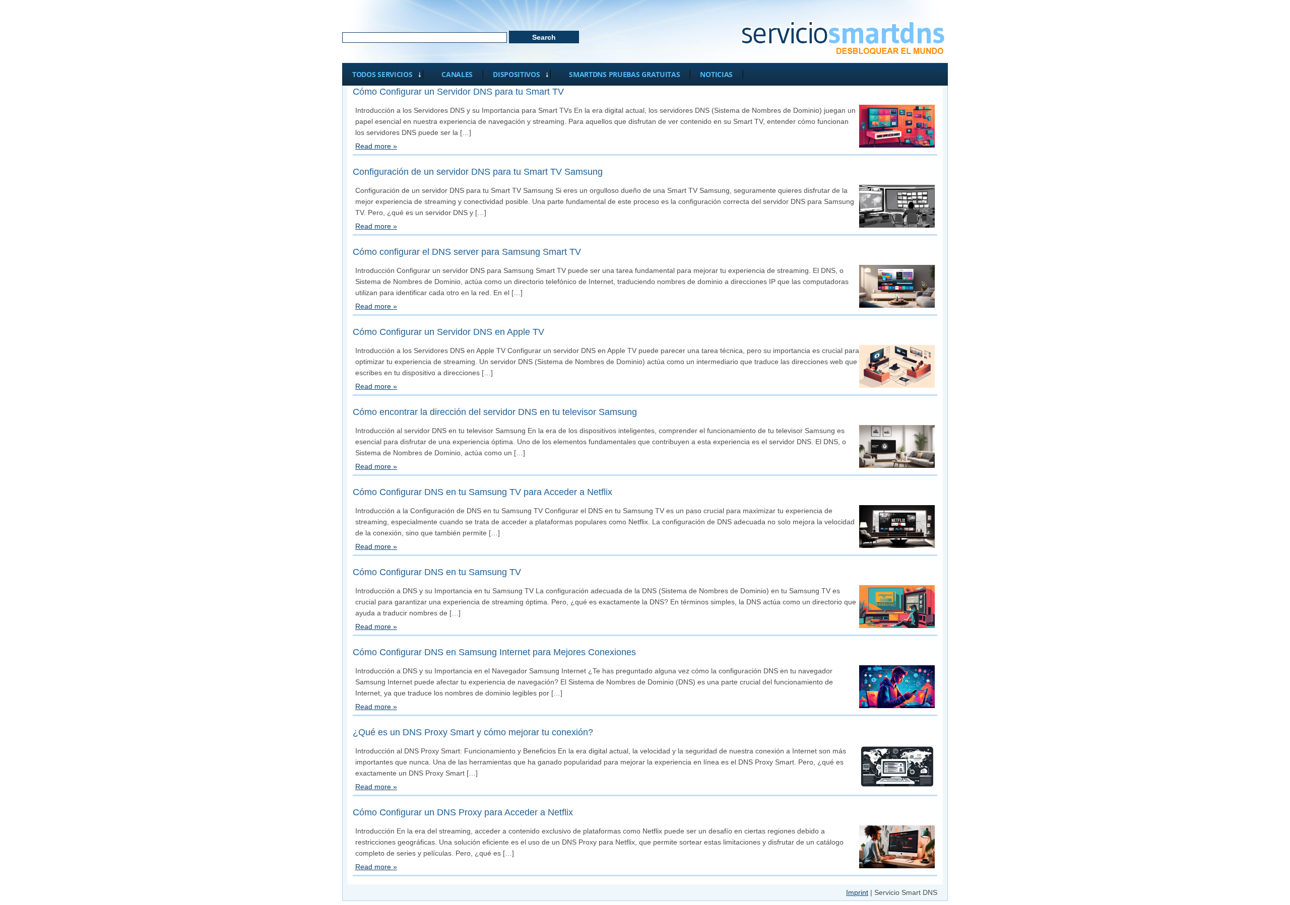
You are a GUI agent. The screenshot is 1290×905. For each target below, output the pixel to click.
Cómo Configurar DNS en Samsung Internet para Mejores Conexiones (494, 652)
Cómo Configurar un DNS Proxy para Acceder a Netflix (463, 812)
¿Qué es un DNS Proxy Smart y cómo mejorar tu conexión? (473, 732)
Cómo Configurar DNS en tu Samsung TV (437, 572)
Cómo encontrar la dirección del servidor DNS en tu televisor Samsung (495, 412)
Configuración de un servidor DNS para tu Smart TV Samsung (478, 172)
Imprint (857, 892)
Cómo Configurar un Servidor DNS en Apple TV (448, 332)
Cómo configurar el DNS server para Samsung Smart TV (467, 252)
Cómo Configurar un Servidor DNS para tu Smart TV (458, 92)
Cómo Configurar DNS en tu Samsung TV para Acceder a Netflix (482, 492)
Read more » (376, 146)
